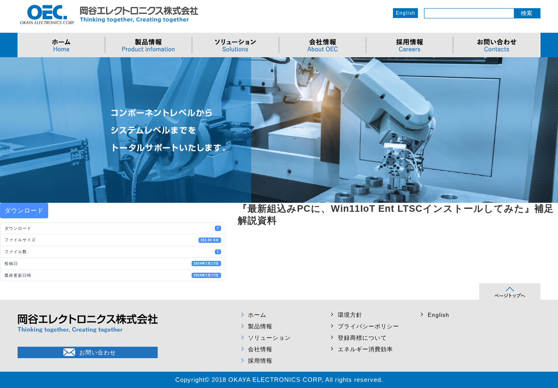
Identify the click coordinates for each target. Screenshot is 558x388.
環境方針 (350, 315)
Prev (10, 130)
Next (547, 130)
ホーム (257, 315)
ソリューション (269, 337)
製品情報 (260, 326)
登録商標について (362, 337)
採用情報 (260, 360)
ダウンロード (24, 210)
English (405, 13)
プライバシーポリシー (368, 326)
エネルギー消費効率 (365, 349)
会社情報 (260, 349)
